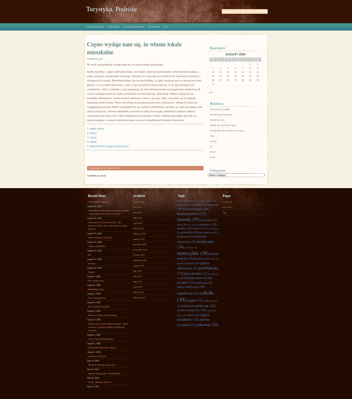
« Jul (210, 92)
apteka (193, 200)
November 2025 (140, 249)
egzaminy (184, 228)
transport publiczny (198, 305)
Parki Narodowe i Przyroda (100, 237)
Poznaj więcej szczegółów (221, 114)
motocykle (193, 252)
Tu (211, 146)
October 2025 (139, 254)
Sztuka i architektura (97, 246)
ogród (214, 258)
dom (191, 225)
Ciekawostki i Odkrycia (98, 201)
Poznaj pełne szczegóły (220, 109)
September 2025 (140, 260)
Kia (89, 254)
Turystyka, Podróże (111, 9)
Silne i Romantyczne (97, 297)
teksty (93, 133)
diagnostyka (208, 220)
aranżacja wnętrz (207, 201)
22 (250, 75)
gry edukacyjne (208, 232)
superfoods (188, 293)
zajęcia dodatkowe (193, 317)
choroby (188, 219)
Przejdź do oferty (217, 119)
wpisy (93, 137)
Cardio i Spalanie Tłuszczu (99, 381)
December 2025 (140, 244)
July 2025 (137, 270)
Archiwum (154, 27)
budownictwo (191, 213)
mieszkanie (190, 247)
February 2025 (139, 297)
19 (228, 75)
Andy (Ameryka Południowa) (101, 338)
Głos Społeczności (96, 280)
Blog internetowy (134, 27)
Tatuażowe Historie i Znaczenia (101, 364)
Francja (91, 271)
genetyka (190, 232)
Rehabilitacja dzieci (96, 289)
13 (235, 71)
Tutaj (212, 135)
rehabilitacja (203, 282)
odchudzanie (201, 258)
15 (250, 71)
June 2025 (137, 276)
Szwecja (91, 263)
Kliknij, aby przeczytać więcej (223, 125)
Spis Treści (114, 27)
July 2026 (137, 207)
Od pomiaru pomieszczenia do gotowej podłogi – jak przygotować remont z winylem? (108, 212)
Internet (213, 141)
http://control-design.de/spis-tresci (109, 146)
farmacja (198, 228)
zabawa (193, 315)
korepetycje (185, 236)
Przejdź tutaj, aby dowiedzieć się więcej (227, 130)
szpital (195, 300)
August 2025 (138, 265)
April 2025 (137, 286)
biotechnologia (196, 209)
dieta (182, 224)
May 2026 (137, 217)
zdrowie (207, 324)
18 (220, 75)
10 (213, 71)
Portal (212, 151)
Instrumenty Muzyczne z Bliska (101, 347)
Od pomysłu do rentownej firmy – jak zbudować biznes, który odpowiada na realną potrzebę (107, 225)
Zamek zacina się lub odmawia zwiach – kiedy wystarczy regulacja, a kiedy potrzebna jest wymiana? (108, 327)
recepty (185, 282)
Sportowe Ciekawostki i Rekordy (102, 315)
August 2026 (138, 201)
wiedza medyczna (191, 310)
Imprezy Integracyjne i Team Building (104, 373)
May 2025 (137, 281)
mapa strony (97, 128)
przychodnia (196, 273)
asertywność (185, 204)
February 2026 (139, 233)
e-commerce (206, 224)
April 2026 (137, 223)
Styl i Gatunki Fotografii (98, 306)
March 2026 (138, 228)
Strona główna (95, 27)
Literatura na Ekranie (97, 356)
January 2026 (139, 238)
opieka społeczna (188, 263)
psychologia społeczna (196, 278)
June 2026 (137, 212)
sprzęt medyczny (191, 287)
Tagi (165, 27)
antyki (182, 200)
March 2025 (138, 292)
